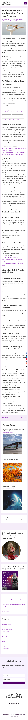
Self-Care (4, 643)
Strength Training (6, 646)
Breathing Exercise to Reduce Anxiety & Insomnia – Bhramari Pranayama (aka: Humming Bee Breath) (14, 263)
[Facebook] (26, 353)
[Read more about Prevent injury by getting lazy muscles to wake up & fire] (12, 444)
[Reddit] (26, 363)
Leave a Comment (6, 19)
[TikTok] (17, 703)
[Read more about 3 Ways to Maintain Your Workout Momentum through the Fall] (12, 472)
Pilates (3, 638)
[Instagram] (9, 703)
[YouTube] (13, 703)
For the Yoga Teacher (7, 629)
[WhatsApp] (26, 365)
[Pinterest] (26, 359)
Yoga (3, 650)
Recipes (3, 641)
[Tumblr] (26, 361)
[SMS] (26, 366)
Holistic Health (19, 19)
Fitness (13, 19)
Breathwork (4, 622)
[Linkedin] (26, 357)
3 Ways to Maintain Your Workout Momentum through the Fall (12, 459)
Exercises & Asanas (6, 624)
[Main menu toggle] (25, 3)
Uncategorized (5, 648)
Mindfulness (4, 636)
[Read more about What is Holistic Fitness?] (12, 499)
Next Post (24, 417)
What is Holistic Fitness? (9, 486)
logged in (10, 519)
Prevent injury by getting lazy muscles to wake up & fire (13, 430)
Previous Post (4, 417)
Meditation (4, 634)
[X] (26, 355)
